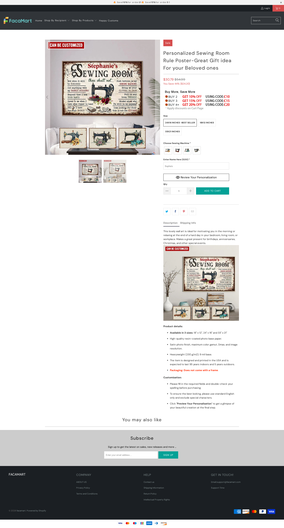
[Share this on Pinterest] (184, 211)
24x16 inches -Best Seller (180, 122)
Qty (165, 184)
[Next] (157, 97)
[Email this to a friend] (192, 211)
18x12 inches (207, 122)
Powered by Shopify (36, 510)
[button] (57, 20)
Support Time (217, 487)
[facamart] (17, 20)
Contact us (149, 482)
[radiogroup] (196, 150)
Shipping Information (154, 487)
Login (267, 8)
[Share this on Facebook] (175, 211)
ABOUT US (81, 482)
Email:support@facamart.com (226, 482)
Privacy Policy (83, 487)
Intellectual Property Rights (157, 499)
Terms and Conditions (87, 493)
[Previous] (47, 97)
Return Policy (150, 493)
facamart (21, 510)
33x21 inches (172, 131)
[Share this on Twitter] (166, 211)
